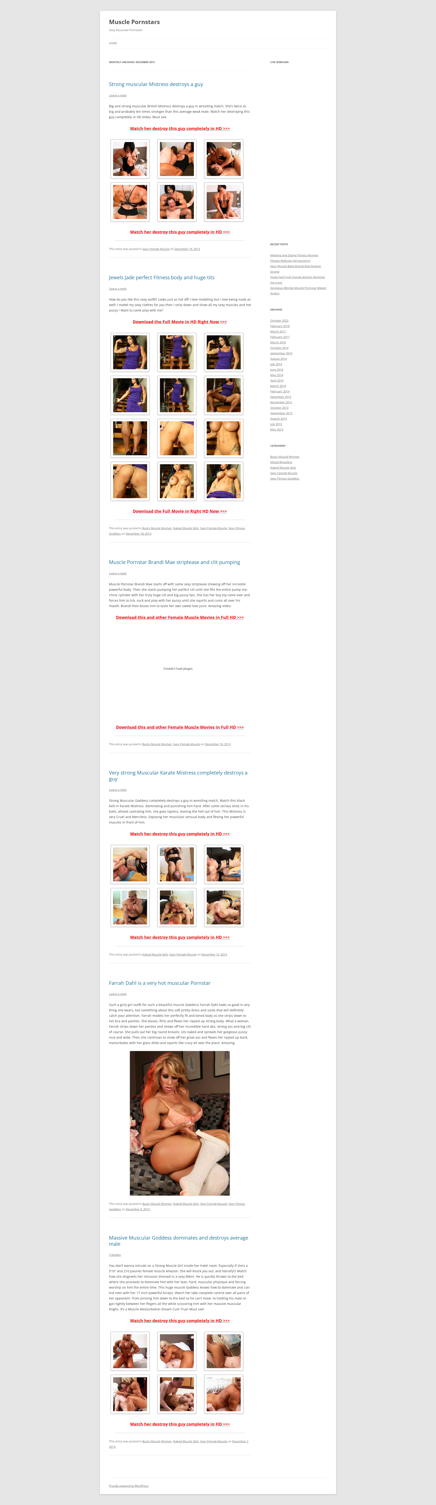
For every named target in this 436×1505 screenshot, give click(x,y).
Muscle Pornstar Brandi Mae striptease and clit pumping (174, 562)
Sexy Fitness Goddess (284, 478)
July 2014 (276, 364)
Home (113, 43)
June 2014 (276, 370)
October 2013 (279, 408)
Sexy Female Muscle (155, 249)
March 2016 (278, 342)
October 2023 (279, 321)
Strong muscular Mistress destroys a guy (156, 84)
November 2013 (281, 402)
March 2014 (278, 386)
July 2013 (276, 424)
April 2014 (276, 380)
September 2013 (281, 413)
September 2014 (281, 353)
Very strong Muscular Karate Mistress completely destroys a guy (178, 775)
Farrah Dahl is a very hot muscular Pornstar (160, 982)
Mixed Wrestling (281, 462)
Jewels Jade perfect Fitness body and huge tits (161, 277)
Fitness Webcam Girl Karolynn (290, 261)
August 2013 (278, 419)
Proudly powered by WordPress (129, 1486)
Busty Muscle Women (157, 528)
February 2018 (280, 326)
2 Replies (115, 1255)
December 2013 (280, 397)
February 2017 (280, 337)
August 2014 (278, 359)
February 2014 (280, 391)
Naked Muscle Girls (186, 528)
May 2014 (276, 375)
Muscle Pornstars (134, 22)
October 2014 (279, 348)
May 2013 (276, 429)
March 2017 (278, 331)
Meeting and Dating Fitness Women (294, 255)
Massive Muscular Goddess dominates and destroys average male (178, 1240)
